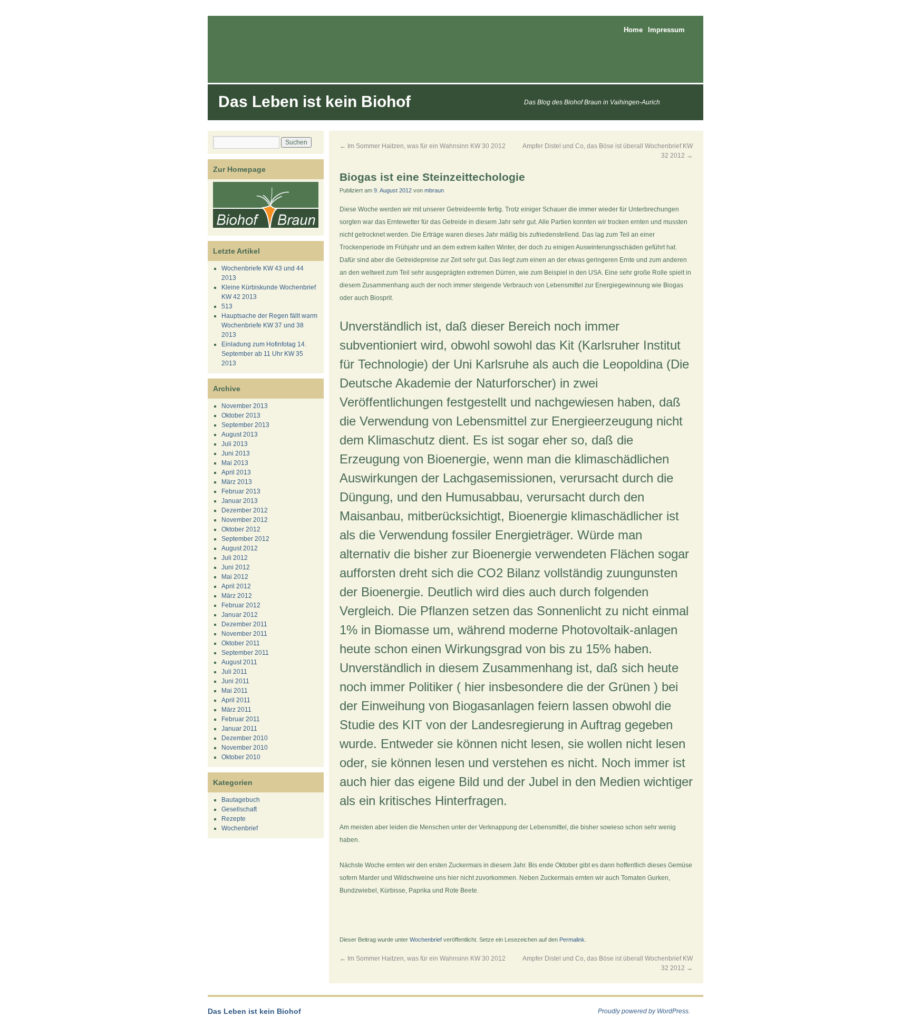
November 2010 (244, 747)
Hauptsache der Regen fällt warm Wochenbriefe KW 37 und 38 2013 (269, 325)
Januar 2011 (239, 728)
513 (226, 306)
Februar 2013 (240, 491)
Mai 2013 (234, 463)
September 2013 (245, 425)
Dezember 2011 (244, 624)
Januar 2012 (239, 614)
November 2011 (244, 633)
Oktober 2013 (240, 415)
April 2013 (236, 472)
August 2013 (239, 434)
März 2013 (236, 482)
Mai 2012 (234, 576)
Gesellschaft (239, 809)
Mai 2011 (234, 690)
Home (633, 30)
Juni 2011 (235, 681)
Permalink (572, 939)
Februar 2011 (240, 719)
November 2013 (244, 406)
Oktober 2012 (240, 529)
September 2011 (245, 652)
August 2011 (239, 662)
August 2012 (239, 548)
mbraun (434, 190)
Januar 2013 (239, 501)
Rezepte (233, 818)
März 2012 (236, 595)
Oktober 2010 (240, 757)
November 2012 (244, 520)
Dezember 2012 (244, 510)
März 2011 (236, 709)
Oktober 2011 (240, 643)
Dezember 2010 (244, 738)
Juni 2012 (235, 567)
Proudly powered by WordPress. (644, 1011)
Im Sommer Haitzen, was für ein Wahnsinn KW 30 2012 (423, 146)
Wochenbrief (426, 939)
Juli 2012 (234, 557)
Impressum (666, 30)
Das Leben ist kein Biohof (314, 101)
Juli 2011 (234, 671)
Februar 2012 (240, 605)
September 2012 (245, 539)
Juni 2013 (235, 453)
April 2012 (236, 586)
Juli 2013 (234, 444)
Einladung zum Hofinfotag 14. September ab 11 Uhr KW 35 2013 (263, 354)
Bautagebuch (240, 799)
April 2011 (235, 700)
